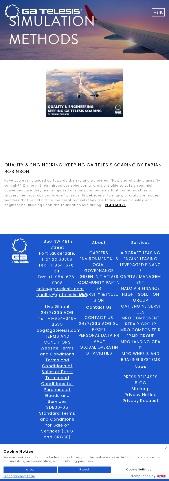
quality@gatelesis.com (62, 294)
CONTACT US (99, 317)
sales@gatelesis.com (60, 289)
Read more (115, 205)
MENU (158, 12)
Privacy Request (140, 400)
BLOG (140, 383)
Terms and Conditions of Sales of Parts (57, 366)
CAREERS (98, 253)
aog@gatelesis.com (59, 330)
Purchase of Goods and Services (57, 395)
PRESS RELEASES (140, 377)
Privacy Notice (140, 394)
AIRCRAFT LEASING (140, 253)
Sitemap (140, 388)
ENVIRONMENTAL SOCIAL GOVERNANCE (98, 264)
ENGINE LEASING (140, 258)
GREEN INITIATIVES (99, 276)
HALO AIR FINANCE (140, 288)
